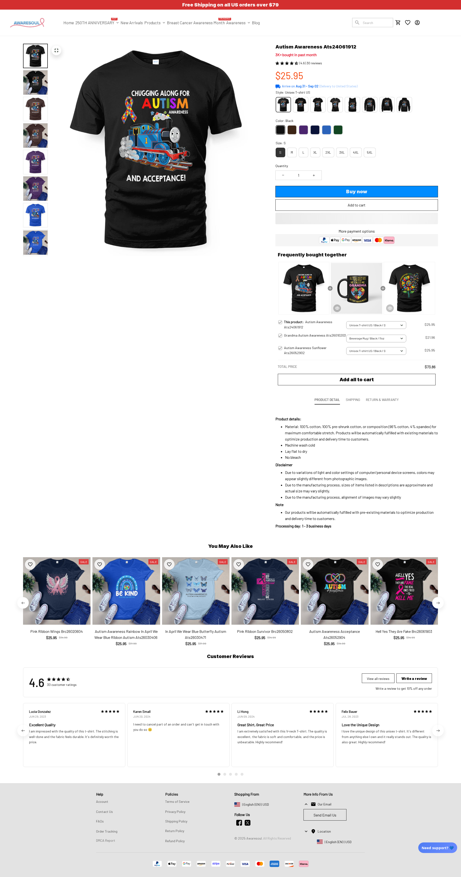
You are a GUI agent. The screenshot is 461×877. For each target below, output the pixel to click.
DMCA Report (105, 840)
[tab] (219, 774)
